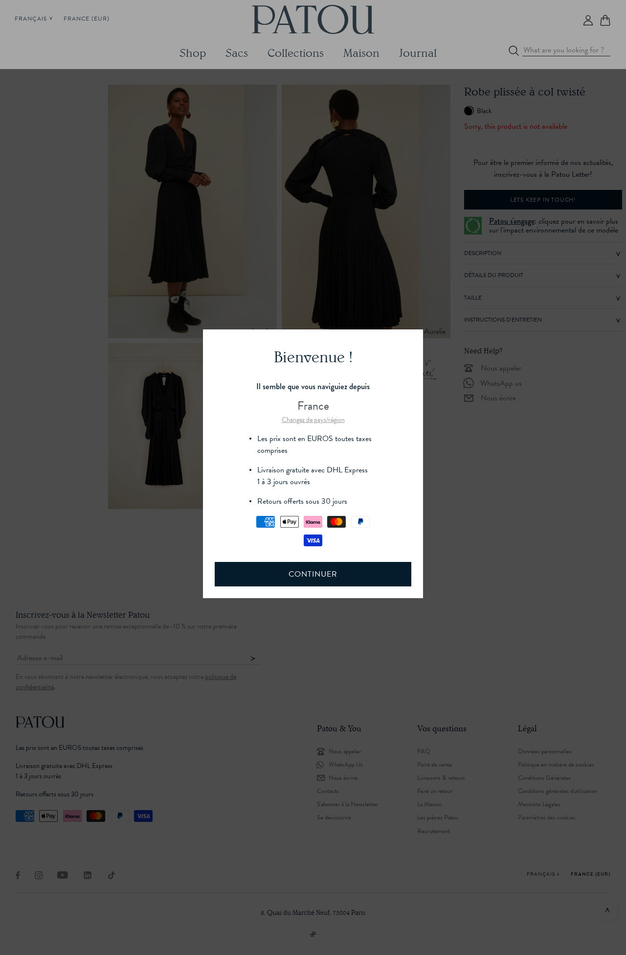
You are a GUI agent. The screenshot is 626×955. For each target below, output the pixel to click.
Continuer (313, 574)
